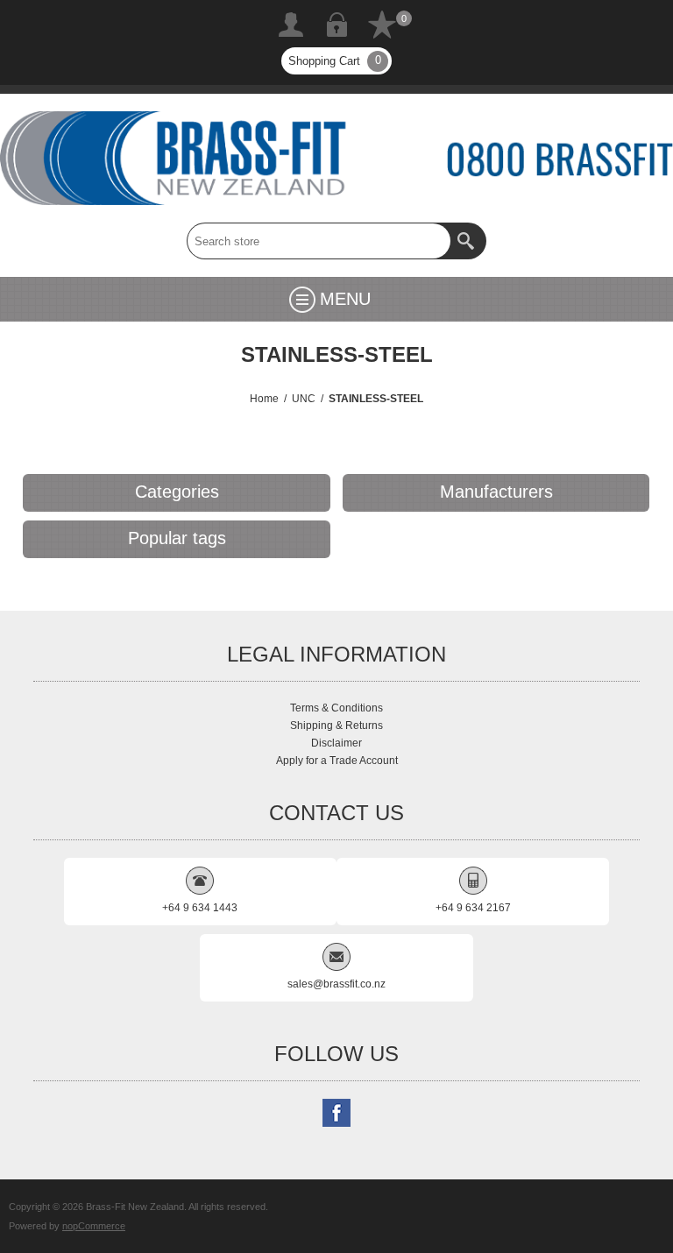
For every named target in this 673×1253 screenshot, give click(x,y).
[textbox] (319, 240)
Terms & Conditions (336, 708)
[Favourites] (382, 25)
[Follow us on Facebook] (336, 1113)
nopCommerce (93, 1226)
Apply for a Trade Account (337, 760)
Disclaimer (336, 743)
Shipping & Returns (336, 725)
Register (291, 25)
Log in (336, 25)
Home (264, 399)
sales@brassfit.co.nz (336, 984)
